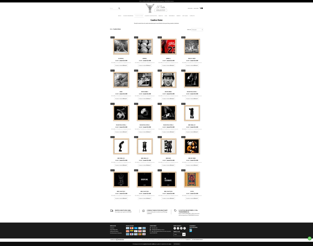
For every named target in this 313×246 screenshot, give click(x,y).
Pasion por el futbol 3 (145, 125)
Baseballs (145, 58)
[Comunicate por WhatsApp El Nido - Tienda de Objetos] (309, 238)
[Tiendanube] (117, 240)
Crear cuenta (190, 8)
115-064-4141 (154, 228)
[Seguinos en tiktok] (181, 228)
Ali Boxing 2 (121, 58)
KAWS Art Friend (192, 158)
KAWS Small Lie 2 (121, 158)
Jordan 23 (168, 58)
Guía (166, 15)
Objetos (178, 15)
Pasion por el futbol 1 (192, 91)
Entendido (177, 244)
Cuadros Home (139, 15)
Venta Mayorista (114, 229)
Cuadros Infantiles (128, 15)
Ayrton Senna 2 (168, 91)
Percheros (172, 15)
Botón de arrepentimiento (197, 239)
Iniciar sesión (196, 8)
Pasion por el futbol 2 (121, 125)
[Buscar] (119, 8)
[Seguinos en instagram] (175, 228)
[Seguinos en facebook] (178, 228)
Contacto (192, 15)
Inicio (119, 15)
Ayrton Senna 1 (144, 91)
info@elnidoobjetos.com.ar (158, 229)
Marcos (161, 15)
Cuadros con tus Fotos (151, 15)
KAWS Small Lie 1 (192, 125)
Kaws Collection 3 (168, 191)
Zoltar (192, 191)
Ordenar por (189, 29)
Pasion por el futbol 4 (168, 125)
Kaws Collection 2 (145, 191)
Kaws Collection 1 (121, 191)
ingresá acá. (188, 239)
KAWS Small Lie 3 (144, 158)
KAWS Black (168, 158)
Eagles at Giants (192, 58)
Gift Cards (185, 15)
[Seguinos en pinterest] (184, 228)
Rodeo (121, 91)
